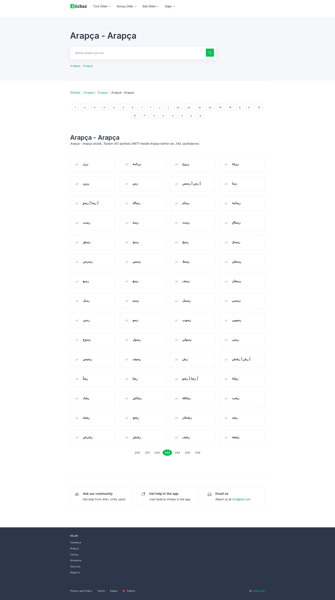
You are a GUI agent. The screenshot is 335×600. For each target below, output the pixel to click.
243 (167, 452)
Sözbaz (75, 92)
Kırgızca (75, 572)
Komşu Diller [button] (125, 6)
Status (113, 591)
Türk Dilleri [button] (100, 6)
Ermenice (75, 560)
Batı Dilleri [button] (149, 6)
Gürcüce (75, 566)
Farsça (74, 554)
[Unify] (78, 6)
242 (157, 452)
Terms (101, 591)
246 (197, 452)
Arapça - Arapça (81, 66)
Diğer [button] (168, 6)
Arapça (89, 92)
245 (187, 452)
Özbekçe (75, 542)
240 (137, 452)
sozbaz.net (258, 590)
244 (177, 452)
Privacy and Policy (81, 591)
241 (147, 452)
